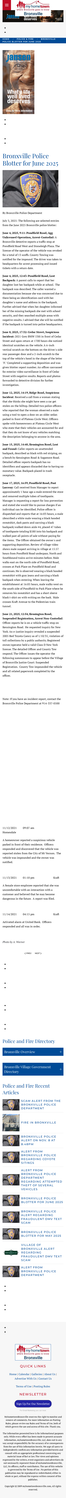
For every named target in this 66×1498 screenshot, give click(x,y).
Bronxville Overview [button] (19, 1051)
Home (13, 1374)
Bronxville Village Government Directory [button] (27, 1069)
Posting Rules (42, 1386)
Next (37, 953)
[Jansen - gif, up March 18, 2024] (18, 82)
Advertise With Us (25, 1378)
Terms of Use (23, 1386)
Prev (28, 953)
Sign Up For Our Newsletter (33, 1404)
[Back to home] (33, 8)
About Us (49, 1374)
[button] (7, 5)
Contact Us (45, 1378)
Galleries (36, 1374)
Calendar (24, 1374)
